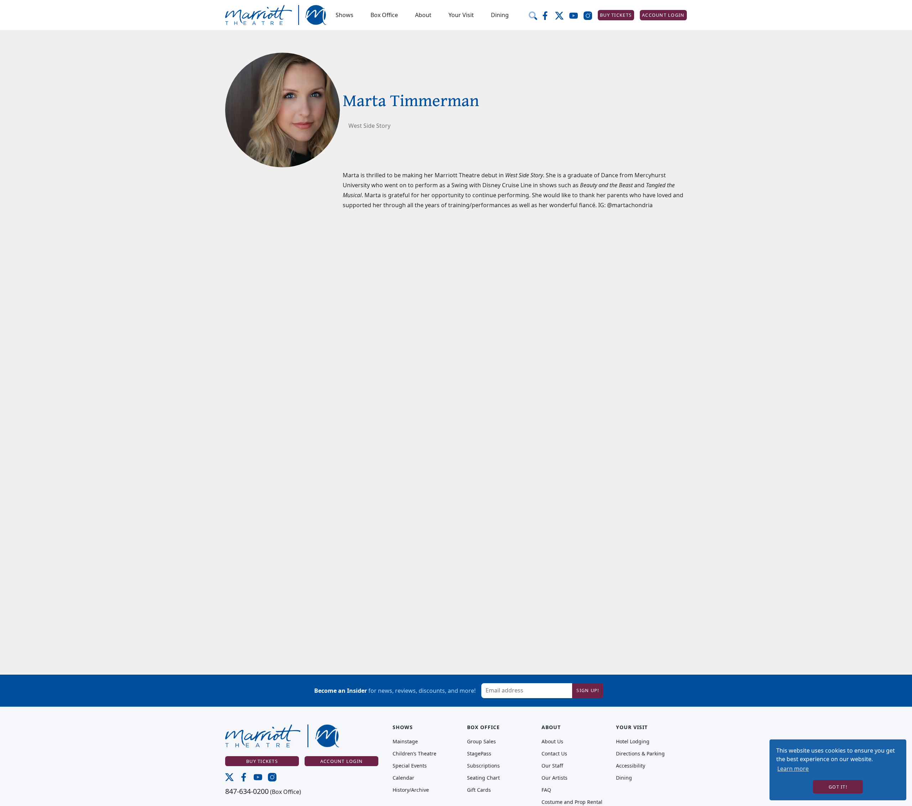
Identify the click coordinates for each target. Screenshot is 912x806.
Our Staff (552, 766)
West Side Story (369, 126)
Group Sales (481, 741)
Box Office (384, 15)
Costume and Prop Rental (572, 802)
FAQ (546, 790)
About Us (552, 741)
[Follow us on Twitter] (562, 15)
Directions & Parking (640, 754)
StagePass (479, 754)
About (423, 15)
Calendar (403, 778)
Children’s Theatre (414, 754)
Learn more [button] (793, 769)
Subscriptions (483, 766)
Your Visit (461, 15)
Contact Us (554, 754)
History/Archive (411, 790)
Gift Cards (479, 790)
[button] (344, 15)
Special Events (410, 766)
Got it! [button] (838, 787)
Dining (500, 15)
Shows (344, 15)
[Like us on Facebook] (548, 15)
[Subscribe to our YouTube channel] (576, 15)
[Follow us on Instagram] (591, 15)
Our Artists (555, 778)
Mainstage (405, 741)
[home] (276, 15)
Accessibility (630, 766)
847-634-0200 (247, 791)
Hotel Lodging (632, 741)
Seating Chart (483, 778)
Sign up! (587, 690)
